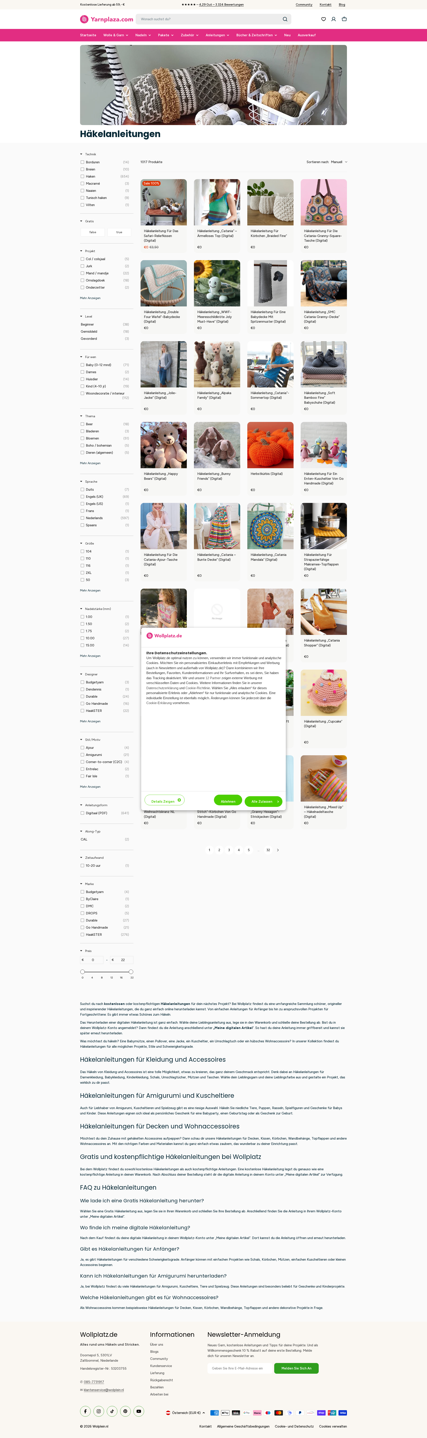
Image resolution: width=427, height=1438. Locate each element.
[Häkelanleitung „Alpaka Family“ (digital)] (217, 364)
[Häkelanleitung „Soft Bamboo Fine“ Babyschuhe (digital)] (324, 364)
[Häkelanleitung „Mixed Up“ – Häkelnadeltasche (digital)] (324, 778)
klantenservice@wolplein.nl (104, 1390)
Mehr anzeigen (90, 298)
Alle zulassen (262, 802)
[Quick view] (182, 221)
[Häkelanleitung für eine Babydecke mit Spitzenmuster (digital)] (270, 283)
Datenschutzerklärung (162, 688)
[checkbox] (106, 162)
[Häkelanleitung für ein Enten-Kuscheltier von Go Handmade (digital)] (324, 445)
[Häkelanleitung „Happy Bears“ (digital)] (164, 445)
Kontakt (326, 4)
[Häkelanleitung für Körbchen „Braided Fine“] (270, 202)
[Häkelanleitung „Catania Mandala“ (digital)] (270, 526)
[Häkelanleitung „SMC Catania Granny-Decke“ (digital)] (324, 283)
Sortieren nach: (324, 162)
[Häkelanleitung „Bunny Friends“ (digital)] (217, 445)
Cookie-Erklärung (159, 703)
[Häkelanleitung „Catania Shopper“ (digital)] (324, 612)
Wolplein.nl (100, 1426)
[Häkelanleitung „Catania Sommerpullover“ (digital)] (270, 612)
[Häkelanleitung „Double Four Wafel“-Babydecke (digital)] (164, 283)
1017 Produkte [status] (151, 162)
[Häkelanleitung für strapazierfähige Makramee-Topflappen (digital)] (324, 526)
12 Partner (213, 678)
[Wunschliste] (324, 19)
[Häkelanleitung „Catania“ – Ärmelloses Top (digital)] (217, 202)
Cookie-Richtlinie (197, 688)
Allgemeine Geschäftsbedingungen (243, 1426)
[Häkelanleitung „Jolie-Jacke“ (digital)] (164, 364)
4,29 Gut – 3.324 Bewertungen (221, 4)
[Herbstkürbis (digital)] (270, 445)
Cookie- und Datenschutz (294, 1426)
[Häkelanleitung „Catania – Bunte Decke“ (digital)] (217, 526)
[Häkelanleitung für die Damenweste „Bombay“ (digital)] (164, 612)
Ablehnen (228, 802)
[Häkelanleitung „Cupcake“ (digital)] (324, 693)
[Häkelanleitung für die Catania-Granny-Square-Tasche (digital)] (324, 202)
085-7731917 (94, 1382)
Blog (342, 4)
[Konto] (333, 19)
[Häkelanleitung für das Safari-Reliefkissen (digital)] (164, 202)
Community (304, 4)
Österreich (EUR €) (186, 1413)
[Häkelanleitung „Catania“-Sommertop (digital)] (270, 364)
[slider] (82, 972)
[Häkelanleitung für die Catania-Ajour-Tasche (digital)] (164, 526)
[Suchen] (285, 19)
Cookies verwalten (333, 1426)
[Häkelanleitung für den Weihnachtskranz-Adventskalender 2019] (217, 612)
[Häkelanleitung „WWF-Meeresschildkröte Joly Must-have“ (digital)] (217, 283)
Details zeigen (162, 802)
